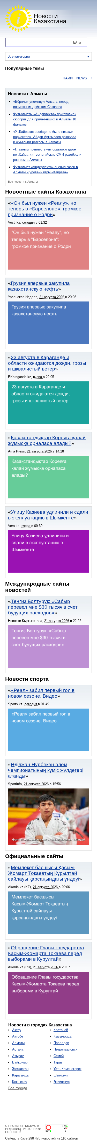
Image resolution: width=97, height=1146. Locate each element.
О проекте (13, 1125)
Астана (17, 1049)
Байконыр (19, 1062)
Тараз (58, 1062)
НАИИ (61, 78)
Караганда (20, 1075)
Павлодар (61, 1043)
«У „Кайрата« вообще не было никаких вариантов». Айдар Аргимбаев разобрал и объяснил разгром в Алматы (44, 137)
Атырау (18, 1056)
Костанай (61, 1030)
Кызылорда (62, 1036)
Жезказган (20, 1069)
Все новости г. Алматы (23, 181)
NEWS (75, 78)
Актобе (17, 1036)
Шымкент (61, 1075)
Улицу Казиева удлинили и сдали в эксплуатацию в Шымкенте (48, 514)
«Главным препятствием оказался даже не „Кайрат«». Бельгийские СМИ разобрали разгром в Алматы (47, 154)
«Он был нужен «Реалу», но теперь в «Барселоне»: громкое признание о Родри (44, 208)
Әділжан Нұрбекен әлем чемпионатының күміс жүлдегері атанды (45, 770)
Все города (17, 1088)
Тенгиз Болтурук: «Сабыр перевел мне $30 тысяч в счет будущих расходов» (43, 607)
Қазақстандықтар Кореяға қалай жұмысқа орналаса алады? (47, 440)
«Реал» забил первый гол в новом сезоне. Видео (41, 693)
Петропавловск (65, 1049)
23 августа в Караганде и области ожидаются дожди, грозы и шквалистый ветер (47, 363)
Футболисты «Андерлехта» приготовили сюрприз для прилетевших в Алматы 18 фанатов (44, 119)
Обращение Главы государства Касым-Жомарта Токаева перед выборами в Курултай (46, 953)
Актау (16, 1030)
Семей (59, 1056)
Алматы (18, 1043)
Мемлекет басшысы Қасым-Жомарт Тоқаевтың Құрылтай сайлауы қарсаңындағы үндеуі (43, 873)
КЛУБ (88, 78)
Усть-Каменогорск (67, 1069)
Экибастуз (62, 1082)
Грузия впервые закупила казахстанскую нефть (39, 286)
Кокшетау (19, 1082)
